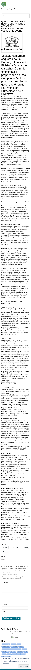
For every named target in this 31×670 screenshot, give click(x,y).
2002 (26, 651)
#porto (21, 646)
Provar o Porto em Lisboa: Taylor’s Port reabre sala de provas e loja (14, 572)
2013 (4, 656)
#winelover (20, 651)
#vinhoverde (13, 651)
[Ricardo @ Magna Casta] (3, 4)
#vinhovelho (5, 651)
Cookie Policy (6, 663)
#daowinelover (15, 646)
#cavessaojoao (6, 646)
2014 (9, 656)
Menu (4, 16)
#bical (19, 643)
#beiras (13, 643)
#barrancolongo (6, 643)
